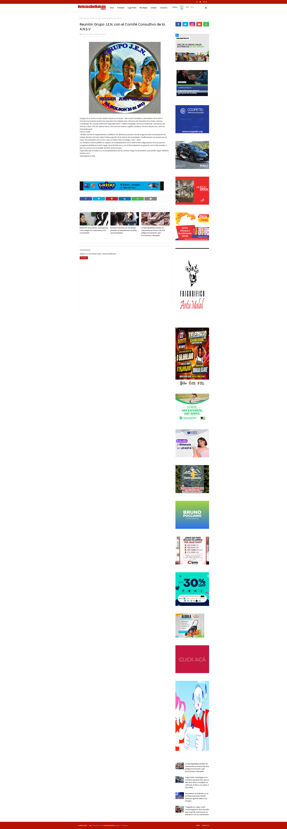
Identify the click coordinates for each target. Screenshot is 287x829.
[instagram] (204, 2)
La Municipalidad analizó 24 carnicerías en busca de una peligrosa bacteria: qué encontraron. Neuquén (153, 232)
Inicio (81, 18)
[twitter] (200, 2)
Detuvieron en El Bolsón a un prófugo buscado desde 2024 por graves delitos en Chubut (196, 797)
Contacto (205, 825)
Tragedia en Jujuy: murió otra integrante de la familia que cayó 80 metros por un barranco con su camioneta (197, 811)
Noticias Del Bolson (87, 34)
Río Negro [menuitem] (143, 8)
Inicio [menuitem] (112, 8)
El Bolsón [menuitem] (120, 8)
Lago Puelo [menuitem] (132, 8)
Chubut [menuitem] (154, 8)
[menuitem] (183, 7)
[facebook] (197, 2)
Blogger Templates (121, 825)
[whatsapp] (206, 24)
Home (198, 825)
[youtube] (199, 24)
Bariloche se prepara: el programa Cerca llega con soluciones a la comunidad (94, 230)
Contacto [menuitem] (163, 8)
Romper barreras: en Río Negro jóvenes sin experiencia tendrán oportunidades (123, 230)
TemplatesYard (97, 825)
